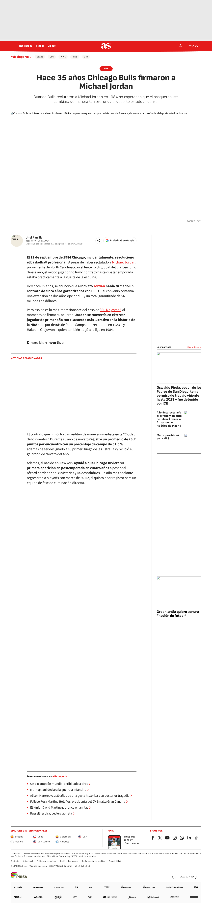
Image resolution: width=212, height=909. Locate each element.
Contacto (15, 861)
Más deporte (20, 57)
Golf (86, 56)
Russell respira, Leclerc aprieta (51, 813)
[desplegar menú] (13, 46)
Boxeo (40, 56)
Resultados (25, 46)
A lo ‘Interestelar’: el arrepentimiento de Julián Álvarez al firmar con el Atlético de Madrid (169, 419)
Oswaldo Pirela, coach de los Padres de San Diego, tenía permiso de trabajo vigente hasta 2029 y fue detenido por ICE (179, 395)
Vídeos (52, 46)
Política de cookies (69, 861)
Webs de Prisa (187, 877)
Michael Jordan (123, 262)
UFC (52, 56)
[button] (98, 241)
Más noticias (193, 347)
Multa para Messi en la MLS (168, 436)
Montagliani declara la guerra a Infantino (58, 789)
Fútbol (40, 46)
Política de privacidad (46, 861)
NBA (106, 68)
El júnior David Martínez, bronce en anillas (59, 807)
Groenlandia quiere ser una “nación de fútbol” (178, 614)
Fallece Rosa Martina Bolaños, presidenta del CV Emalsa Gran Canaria (77, 801)
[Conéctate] (180, 46)
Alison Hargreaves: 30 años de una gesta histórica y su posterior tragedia (80, 795)
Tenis (74, 56)
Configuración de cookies (93, 861)
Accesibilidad (115, 861)
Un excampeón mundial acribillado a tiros (59, 783)
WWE (63, 56)
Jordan (99, 286)
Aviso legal (28, 861)
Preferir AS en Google (122, 240)
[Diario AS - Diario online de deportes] (106, 46)
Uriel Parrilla (34, 238)
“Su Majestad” (110, 310)
